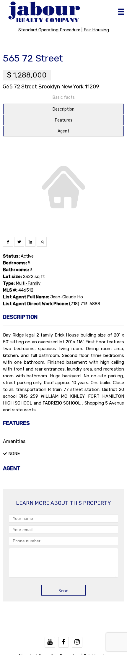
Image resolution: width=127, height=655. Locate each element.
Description (63, 109)
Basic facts (64, 97)
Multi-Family (28, 283)
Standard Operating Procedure (49, 30)
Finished (55, 362)
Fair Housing (96, 30)
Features (63, 120)
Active (27, 256)
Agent (63, 131)
